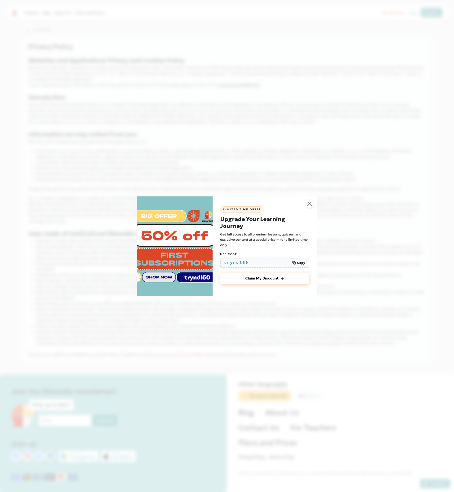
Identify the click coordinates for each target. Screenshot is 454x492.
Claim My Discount (262, 278)
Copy (301, 263)
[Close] (310, 204)
